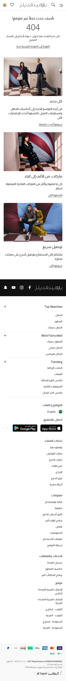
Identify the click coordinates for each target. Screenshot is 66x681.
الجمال (58, 315)
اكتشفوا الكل (55, 195)
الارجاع (59, 472)
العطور (58, 321)
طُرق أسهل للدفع (52, 514)
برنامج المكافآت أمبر (51, 575)
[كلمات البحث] (53, 5)
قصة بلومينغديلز (53, 501)
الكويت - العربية (54, 615)
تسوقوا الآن (55, 265)
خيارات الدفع (55, 459)
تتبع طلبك (57, 465)
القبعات (58, 374)
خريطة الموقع (54, 545)
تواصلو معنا (56, 447)
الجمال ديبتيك (55, 327)
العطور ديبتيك (54, 341)
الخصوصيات (56, 532)
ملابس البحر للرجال (52, 392)
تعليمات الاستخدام (52, 539)
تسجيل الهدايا (54, 562)
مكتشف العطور (53, 568)
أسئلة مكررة (56, 484)
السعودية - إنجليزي (52, 621)
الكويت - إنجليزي (53, 609)
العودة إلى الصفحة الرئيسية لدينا (33, 46)
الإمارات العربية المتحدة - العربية (49, 601)
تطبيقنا (58, 508)
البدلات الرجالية (54, 367)
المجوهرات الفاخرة (52, 386)
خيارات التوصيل (54, 453)
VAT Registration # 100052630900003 (44, 661)
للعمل (59, 526)
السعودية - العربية (52, 627)
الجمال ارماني (55, 347)
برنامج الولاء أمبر (53, 520)
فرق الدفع (56, 478)
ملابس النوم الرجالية (51, 380)
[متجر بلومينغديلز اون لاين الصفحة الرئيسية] (33, 4)
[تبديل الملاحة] (61, 5)
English (51, 411)
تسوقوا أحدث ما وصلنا (50, 124)
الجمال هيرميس (53, 353)
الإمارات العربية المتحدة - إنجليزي (49, 591)
